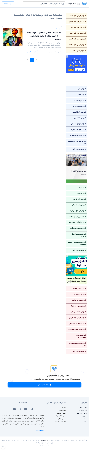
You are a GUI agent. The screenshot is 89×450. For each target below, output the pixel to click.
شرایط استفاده (45, 440)
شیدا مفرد (50, 52)
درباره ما (84, 421)
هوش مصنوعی (61, 413)
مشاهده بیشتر (39, 430)
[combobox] (42, 3)
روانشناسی (58, 29)
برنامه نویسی (62, 410)
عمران (64, 407)
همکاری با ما (83, 410)
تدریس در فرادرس (81, 413)
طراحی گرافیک (61, 419)
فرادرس (85, 416)
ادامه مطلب (33, 52)
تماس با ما (83, 407)
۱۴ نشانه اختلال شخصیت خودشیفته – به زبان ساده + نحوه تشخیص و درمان (44, 36)
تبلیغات (84, 419)
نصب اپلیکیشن (43, 384)
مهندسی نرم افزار (60, 421)
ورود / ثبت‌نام (8, 3)
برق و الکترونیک (61, 416)
